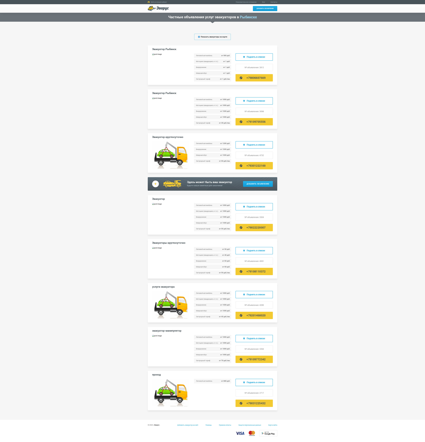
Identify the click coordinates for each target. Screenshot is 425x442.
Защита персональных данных (249, 425)
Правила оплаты (225, 425)
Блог (263, 2)
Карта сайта (272, 425)
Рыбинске (248, 17)
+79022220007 (256, 227)
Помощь (209, 425)
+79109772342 (256, 359)
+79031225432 (256, 403)
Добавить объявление (265, 8)
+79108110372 (256, 271)
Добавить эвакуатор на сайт (187, 425)
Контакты (274, 2)
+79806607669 (256, 78)
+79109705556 (256, 122)
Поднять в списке (256, 56)
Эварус (156, 425)
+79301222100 (256, 165)
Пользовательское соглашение (246, 2)
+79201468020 (256, 315)
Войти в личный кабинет (159, 2)
